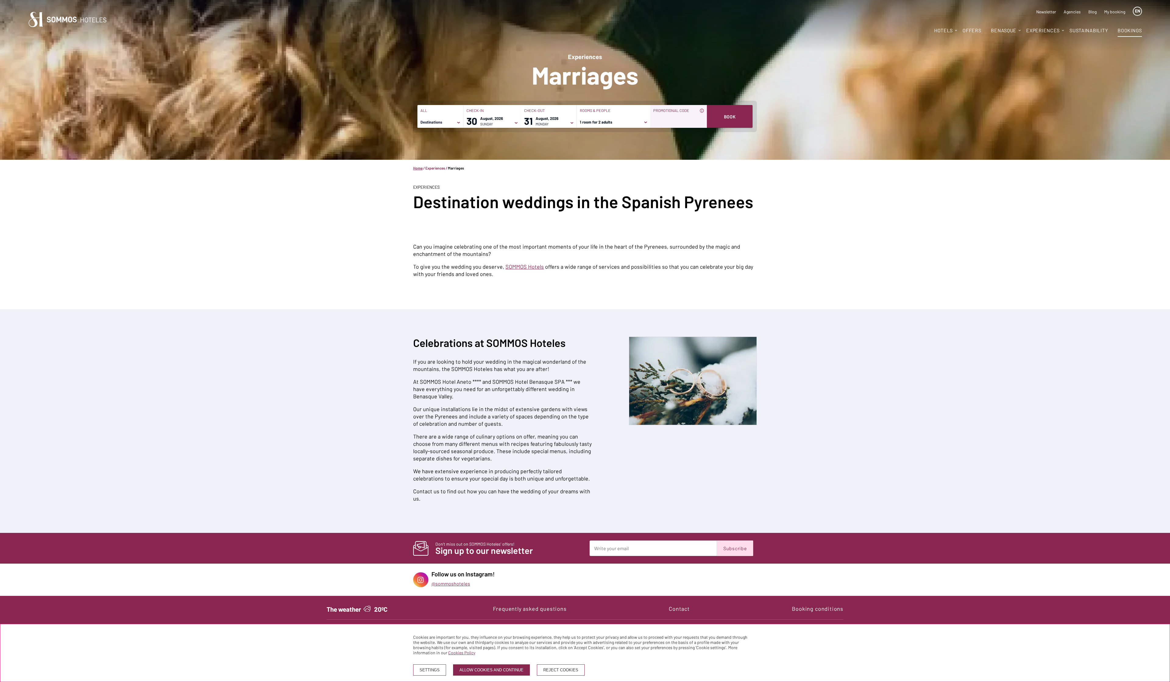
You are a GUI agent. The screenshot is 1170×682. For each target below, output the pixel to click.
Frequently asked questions (530, 608)
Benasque (1003, 30)
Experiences (1043, 30)
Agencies (1072, 11)
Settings (430, 670)
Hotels (943, 30)
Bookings (1130, 30)
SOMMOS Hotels (524, 266)
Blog (1092, 11)
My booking (1114, 11)
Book (730, 116)
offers (972, 30)
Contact (679, 608)
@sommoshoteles (450, 583)
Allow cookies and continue (491, 670)
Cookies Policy (461, 652)
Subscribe (735, 548)
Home (418, 168)
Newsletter (1046, 11)
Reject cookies (560, 670)
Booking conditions (817, 608)
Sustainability (1088, 30)
